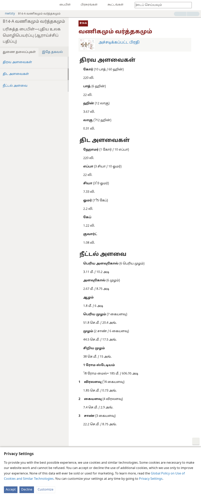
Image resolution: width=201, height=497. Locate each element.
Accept (11, 490)
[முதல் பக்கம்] (6, 5)
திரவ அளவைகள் (17, 62)
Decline (26, 490)
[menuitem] (6, 5)
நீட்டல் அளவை (15, 86)
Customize (45, 490)
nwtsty (10, 14)
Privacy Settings (151, 479)
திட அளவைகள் (16, 74)
